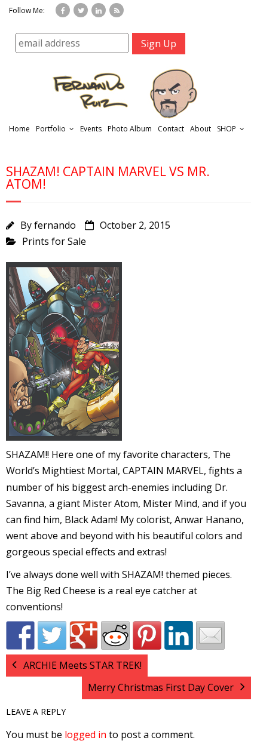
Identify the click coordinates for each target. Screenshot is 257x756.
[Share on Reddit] (115, 635)
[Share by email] (210, 635)
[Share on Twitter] (52, 635)
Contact (171, 129)
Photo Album (130, 129)
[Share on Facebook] (20, 635)
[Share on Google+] (83, 635)
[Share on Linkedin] (178, 635)
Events (91, 129)
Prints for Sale (54, 241)
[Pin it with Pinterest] (147, 635)
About (200, 129)
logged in (85, 734)
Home (19, 129)
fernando (55, 225)
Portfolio (51, 129)
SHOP (226, 129)
